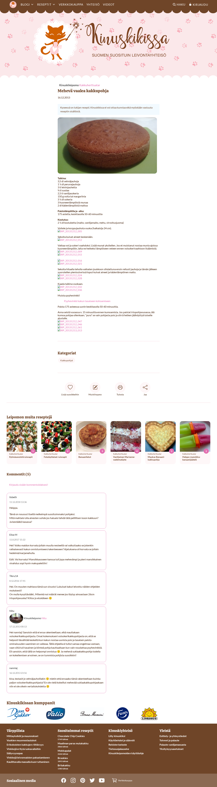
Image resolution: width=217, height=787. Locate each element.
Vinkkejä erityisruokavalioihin (24, 748)
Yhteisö (93, 4)
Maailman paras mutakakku (73, 743)
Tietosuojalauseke (118, 748)
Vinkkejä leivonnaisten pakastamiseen (28, 757)
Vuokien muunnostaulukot (21, 740)
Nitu (44, 618)
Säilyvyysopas (15, 753)
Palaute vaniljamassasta (172, 744)
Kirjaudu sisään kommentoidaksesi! (28, 484)
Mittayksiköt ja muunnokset (22, 735)
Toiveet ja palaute (169, 740)
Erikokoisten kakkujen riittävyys (25, 744)
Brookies (63, 757)
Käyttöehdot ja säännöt (121, 740)
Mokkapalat (64, 750)
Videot (109, 4)
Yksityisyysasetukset (171, 748)
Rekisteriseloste (117, 744)
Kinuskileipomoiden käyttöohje (126, 753)
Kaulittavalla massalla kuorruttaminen (28, 761)
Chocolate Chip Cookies (71, 735)
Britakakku (64, 765)
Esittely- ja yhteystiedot (172, 735)
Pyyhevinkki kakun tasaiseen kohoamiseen (87, 300)
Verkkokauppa (71, 4)
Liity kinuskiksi (116, 735)
